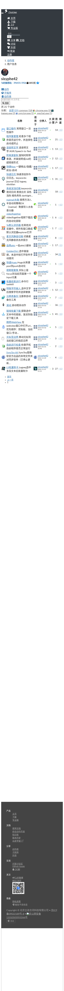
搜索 (6, 103)
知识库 (15, 835)
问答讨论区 (17, 864)
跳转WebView (14, 322)
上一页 (10, 380)
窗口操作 (11, 128)
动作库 (10, 60)
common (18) (26, 110)
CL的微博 (18, 878)
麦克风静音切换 (15, 236)
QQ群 (17, 870)
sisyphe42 (43, 128)
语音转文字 (12, 148)
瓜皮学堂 (16, 841)
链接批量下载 (13, 311)
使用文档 (16, 829)
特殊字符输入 (13, 288)
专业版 (14, 28)
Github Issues (18, 866)
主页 (12, 18)
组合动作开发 (18, 832)
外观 (14, 856)
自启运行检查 (13, 345)
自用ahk (10, 245)
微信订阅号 (16, 881)
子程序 (7, 93)
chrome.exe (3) (43, 110)
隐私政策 (16, 902)
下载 (12, 22)
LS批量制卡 (12, 367)
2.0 (12, 24)
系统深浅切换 (13, 188)
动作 (6, 89)
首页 (9, 377)
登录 (12, 51)
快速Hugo (11, 262)
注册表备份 (12, 296)
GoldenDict (12, 251)
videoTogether (13, 214)
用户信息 (12, 64)
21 (59, 254)
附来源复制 (12, 155)
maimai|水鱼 (13, 200)
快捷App (11, 167)
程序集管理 (12, 136)
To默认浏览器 (13, 225)
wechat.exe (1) (44, 113)
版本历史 (16, 838)
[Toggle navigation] (2, 13)
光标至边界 (12, 337)
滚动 (9, 305)
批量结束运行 (13, 281)
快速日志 (11, 174)
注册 (9, 54)
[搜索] (9, 36)
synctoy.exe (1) (26, 113)
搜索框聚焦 (12, 270)
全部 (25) (14, 110)
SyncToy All (12, 352)
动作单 (7, 96)
